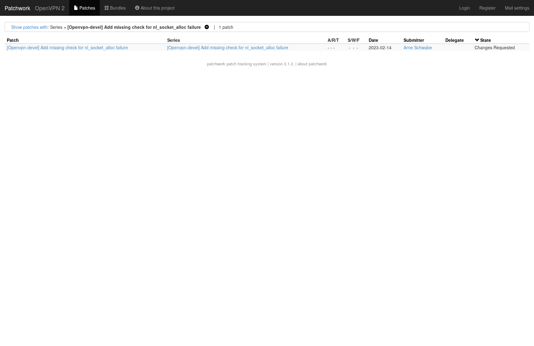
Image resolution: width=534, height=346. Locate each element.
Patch (13, 40)
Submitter (414, 40)
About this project (157, 8)
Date (373, 40)
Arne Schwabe (418, 47)
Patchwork (17, 8)
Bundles (117, 8)
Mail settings (517, 8)
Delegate (454, 40)
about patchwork (312, 64)
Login (464, 8)
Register (487, 8)
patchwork (216, 64)
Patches (86, 8)
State (485, 40)
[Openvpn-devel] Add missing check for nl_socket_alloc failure (67, 47)
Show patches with (29, 27)
